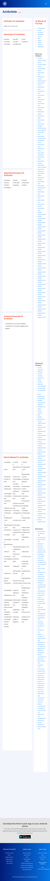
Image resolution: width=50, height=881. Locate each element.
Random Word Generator (27, 863)
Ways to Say (27, 855)
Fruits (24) (40, 607)
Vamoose (40, 44)
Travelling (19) (41, 708)
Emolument (40, 32)
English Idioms (9, 861)
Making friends (41, 396)
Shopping (40, 400)
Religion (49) (41, 685)
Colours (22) (41, 560)
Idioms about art (42, 81)
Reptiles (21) (41, 687)
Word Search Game (27, 869)
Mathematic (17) (42, 642)
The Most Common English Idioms (42, 60)
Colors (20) (40, 558)
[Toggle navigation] (45, 4)
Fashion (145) (41, 593)
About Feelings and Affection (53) (41, 533)
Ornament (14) (41, 671)
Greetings (40, 371)
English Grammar (9, 857)
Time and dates (41, 388)
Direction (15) (41, 578)
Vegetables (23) (42, 718)
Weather (40, 417)
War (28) (40, 722)
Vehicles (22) (41, 720)
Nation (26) (40, 659)
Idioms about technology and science (41, 187)
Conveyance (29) (42, 562)
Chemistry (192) (42, 552)
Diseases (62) (41, 580)
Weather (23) (41, 724)
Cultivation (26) (41, 572)
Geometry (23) (41, 615)
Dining (39, 394)
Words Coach (24, 876)
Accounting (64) (42, 537)
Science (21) (41, 689)
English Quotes (9, 859)
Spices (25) (40, 691)
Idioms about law (42, 128)
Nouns (9, 855)
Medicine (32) (41, 648)
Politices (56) (41, 679)
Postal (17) (40, 681)
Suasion (40, 40)
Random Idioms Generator (27, 865)
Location (40, 382)
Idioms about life (42, 130)
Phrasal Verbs (27, 859)
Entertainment (41, 398)
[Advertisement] (17, 106)
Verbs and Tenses (9, 853)
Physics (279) (41, 677)
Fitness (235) (41, 599)
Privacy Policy (42, 857)
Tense (27, 857)
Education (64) (41, 591)
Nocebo (39, 30)
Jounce (39, 36)
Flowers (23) (41, 601)
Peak (39, 38)
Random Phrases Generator (27, 867)
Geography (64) (41, 613)
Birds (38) (40, 545)
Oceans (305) (41, 669)
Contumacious (41, 28)
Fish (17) (40, 597)
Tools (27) (40, 702)
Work (39, 415)
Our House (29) (41, 673)
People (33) (40, 675)
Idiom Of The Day (27, 853)
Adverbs (27, 861)
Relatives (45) (41, 683)
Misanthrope (41, 46)
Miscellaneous (41, 419)
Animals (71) (41, 543)
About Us (42, 859)
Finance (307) (41, 595)
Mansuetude (41, 34)
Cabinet (39, 42)
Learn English (9, 863)
